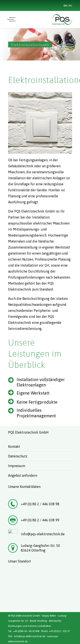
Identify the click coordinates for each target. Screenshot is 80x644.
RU (70, 5)
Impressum (16, 466)
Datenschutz (17, 456)
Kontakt (14, 446)
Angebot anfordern (22, 475)
